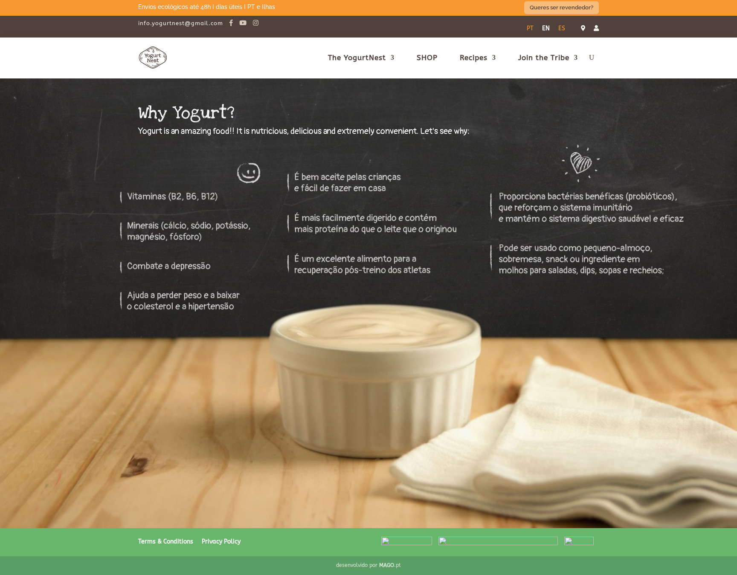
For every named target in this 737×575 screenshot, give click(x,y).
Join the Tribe (543, 57)
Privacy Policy (221, 541)
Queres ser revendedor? (561, 7)
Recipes (473, 57)
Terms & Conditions (165, 541)
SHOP (427, 57)
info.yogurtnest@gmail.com (180, 23)
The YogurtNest (357, 57)
